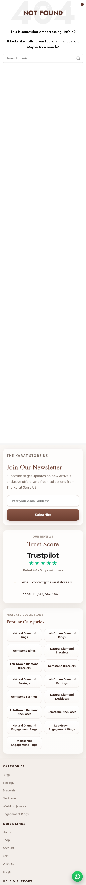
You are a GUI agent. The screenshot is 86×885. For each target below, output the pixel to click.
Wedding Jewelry (14, 806)
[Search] (72, 6)
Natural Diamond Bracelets (62, 650)
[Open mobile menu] (5, 6)
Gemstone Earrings (24, 696)
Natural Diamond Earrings (24, 681)
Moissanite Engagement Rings (24, 743)
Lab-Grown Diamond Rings (62, 635)
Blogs (7, 871)
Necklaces (9, 798)
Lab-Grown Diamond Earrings (62, 681)
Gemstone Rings (24, 650)
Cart (5, 856)
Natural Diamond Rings (24, 635)
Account (8, 848)
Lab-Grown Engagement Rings (62, 727)
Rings (6, 774)
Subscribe (43, 514)
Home (7, 832)
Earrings (8, 782)
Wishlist (8, 863)
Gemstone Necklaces (61, 712)
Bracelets (9, 790)
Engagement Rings (16, 814)
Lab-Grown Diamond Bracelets (24, 666)
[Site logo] (43, 5)
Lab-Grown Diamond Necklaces (24, 712)
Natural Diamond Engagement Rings (24, 727)
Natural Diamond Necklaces (62, 696)
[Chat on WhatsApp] (77, 876)
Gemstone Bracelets (62, 666)
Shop (6, 840)
